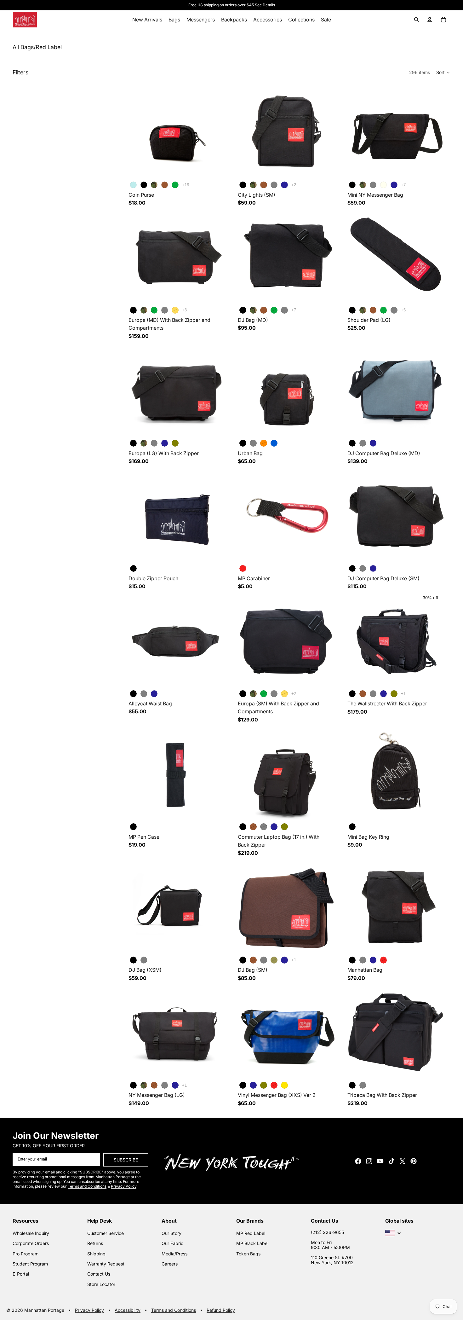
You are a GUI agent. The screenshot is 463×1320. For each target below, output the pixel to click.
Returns (95, 1243)
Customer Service (105, 1233)
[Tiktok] (391, 1161)
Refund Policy (221, 1310)
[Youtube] (380, 1161)
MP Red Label (250, 1233)
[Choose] (215, 169)
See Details (265, 5)
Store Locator (101, 1284)
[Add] (215, 552)
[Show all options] (185, 185)
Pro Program (25, 1253)
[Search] (416, 19)
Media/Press (174, 1253)
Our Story (171, 1233)
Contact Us (98, 1274)
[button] (443, 72)
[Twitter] (402, 1161)
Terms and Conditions (173, 1310)
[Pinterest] (413, 1161)
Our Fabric (172, 1243)
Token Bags (248, 1253)
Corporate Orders (31, 1243)
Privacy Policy (89, 1310)
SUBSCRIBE (126, 1159)
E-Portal (21, 1274)
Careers (170, 1263)
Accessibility (127, 1310)
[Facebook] (358, 1161)
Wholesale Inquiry (31, 1233)
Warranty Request (105, 1263)
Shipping (96, 1253)
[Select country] (393, 1233)
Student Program (30, 1263)
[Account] (430, 19)
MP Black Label (252, 1243)
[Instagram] (369, 1161)
